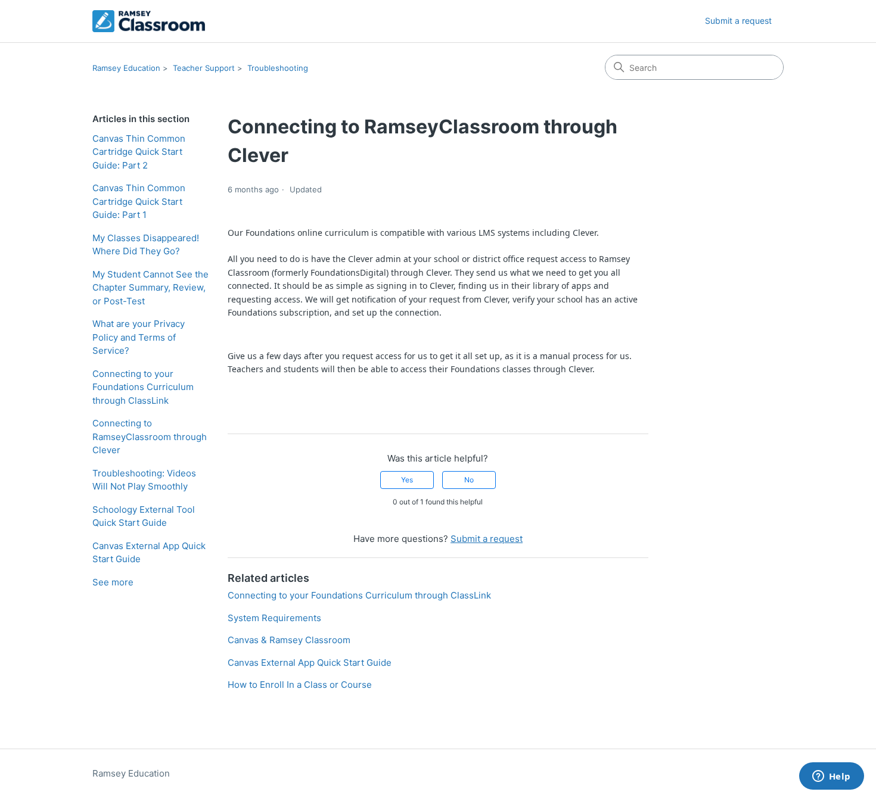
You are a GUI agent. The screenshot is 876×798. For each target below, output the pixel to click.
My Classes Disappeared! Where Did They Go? (145, 244)
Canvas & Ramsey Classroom (289, 640)
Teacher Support (204, 68)
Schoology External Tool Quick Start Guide (143, 516)
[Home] (148, 21)
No (469, 479)
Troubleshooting (277, 68)
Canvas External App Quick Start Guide (149, 552)
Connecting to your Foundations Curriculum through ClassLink (143, 387)
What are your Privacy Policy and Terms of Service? (138, 337)
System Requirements (274, 618)
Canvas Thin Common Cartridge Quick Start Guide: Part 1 (138, 201)
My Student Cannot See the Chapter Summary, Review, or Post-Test (150, 288)
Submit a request (738, 20)
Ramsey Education (126, 68)
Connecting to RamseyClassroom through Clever (149, 436)
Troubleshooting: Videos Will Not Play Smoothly (144, 479)
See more (112, 582)
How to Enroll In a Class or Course (300, 684)
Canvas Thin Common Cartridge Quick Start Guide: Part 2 (138, 152)
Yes (407, 479)
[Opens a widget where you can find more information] (831, 777)
